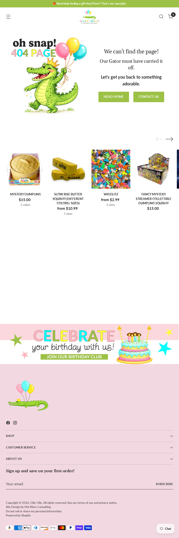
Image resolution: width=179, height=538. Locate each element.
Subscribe (164, 484)
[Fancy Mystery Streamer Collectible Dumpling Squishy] (153, 169)
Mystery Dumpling (25, 194)
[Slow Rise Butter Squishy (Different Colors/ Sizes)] (68, 169)
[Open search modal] (161, 16)
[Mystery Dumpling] (25, 169)
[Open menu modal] (8, 16)
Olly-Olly (36, 502)
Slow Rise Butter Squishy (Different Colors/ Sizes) (68, 199)
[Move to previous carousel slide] (159, 139)
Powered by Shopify (18, 515)
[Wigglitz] (111, 169)
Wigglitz (111, 194)
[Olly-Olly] (89, 16)
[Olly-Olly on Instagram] (15, 423)
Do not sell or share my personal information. (34, 511)
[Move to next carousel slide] (169, 139)
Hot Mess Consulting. (37, 507)
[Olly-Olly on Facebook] (8, 423)
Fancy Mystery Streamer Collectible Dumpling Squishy (153, 199)
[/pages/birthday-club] (89, 344)
